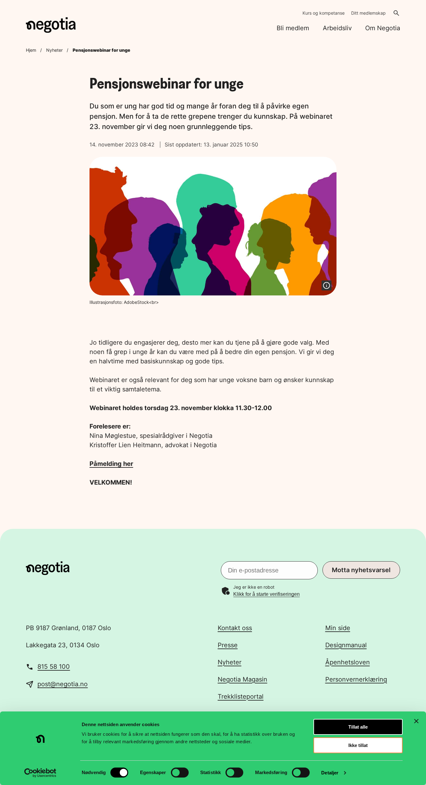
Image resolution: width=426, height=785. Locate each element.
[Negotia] (51, 25)
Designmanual (346, 645)
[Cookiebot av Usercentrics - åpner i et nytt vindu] (40, 773)
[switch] (180, 773)
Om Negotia (382, 28)
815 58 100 (53, 666)
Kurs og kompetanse (324, 13)
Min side (337, 628)
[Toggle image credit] (327, 285)
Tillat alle (358, 727)
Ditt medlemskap (368, 13)
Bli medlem (293, 28)
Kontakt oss (235, 628)
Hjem (31, 50)
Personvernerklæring (356, 679)
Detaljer (329, 772)
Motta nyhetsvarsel (361, 570)
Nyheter (54, 50)
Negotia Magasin (242, 679)
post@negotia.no (62, 684)
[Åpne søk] (396, 13)
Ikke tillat (358, 745)
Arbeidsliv (337, 28)
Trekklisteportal (241, 696)
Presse (228, 645)
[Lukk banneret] (416, 721)
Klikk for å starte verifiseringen (266, 594)
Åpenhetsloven (347, 662)
